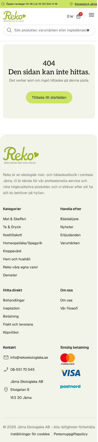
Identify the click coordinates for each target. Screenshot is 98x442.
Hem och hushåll (16, 259)
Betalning (11, 316)
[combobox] (49, 30)
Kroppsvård (12, 251)
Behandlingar (14, 300)
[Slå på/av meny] (91, 14)
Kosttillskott (12, 235)
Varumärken (70, 243)
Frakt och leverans (18, 324)
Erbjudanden (70, 235)
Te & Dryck (12, 227)
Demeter (10, 275)
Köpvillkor (11, 332)
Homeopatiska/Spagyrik (22, 243)
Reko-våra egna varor (20, 267)
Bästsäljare (69, 219)
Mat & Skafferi (14, 219)
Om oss (66, 300)
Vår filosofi (69, 308)
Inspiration (11, 308)
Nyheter (66, 227)
